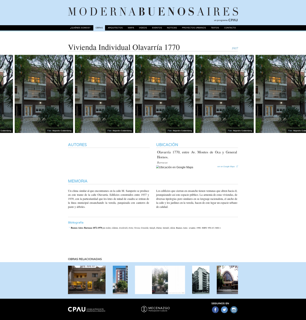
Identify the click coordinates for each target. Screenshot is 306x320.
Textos (215, 28)
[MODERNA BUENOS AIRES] (153, 7)
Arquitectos (115, 28)
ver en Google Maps (226, 166)
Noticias (172, 28)
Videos (143, 28)
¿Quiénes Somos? (80, 28)
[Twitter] (224, 310)
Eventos (157, 28)
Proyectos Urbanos (194, 28)
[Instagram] (234, 310)
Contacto (230, 28)
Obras (99, 28)
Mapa (131, 28)
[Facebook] (215, 310)
